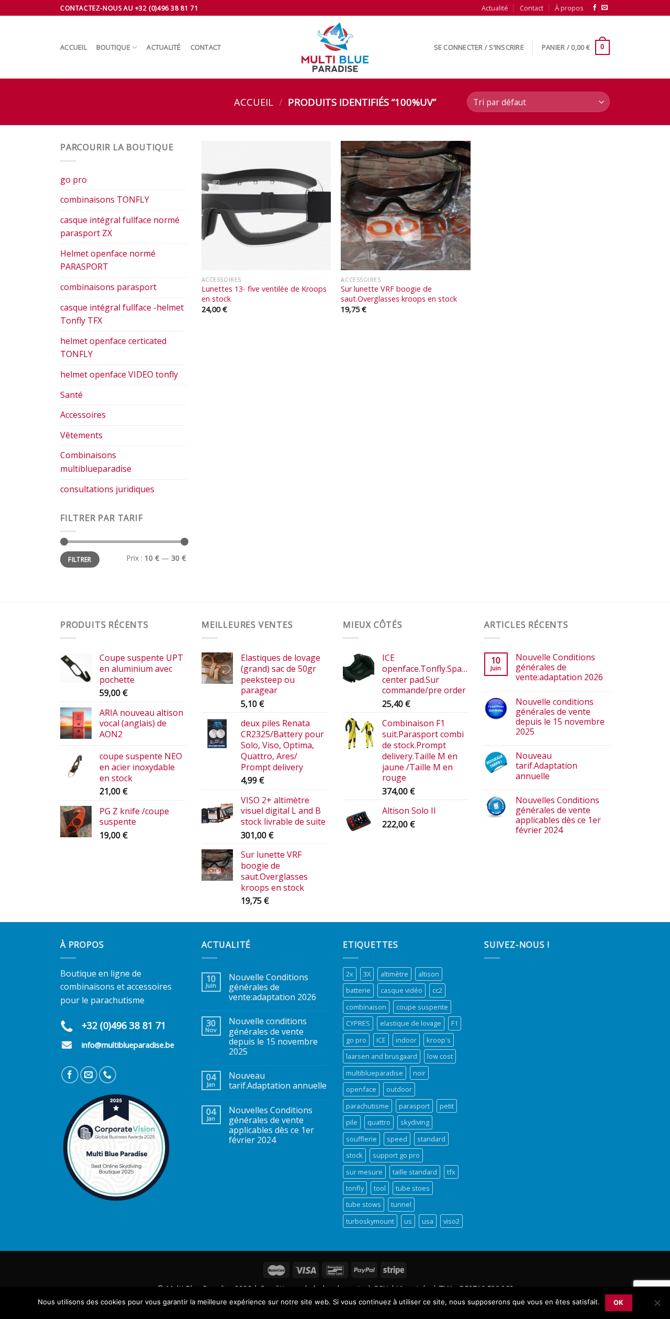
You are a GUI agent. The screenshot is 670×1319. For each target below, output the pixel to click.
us (408, 1221)
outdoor (399, 1089)
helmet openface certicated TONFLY (113, 347)
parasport (414, 1106)
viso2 (451, 1221)
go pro (73, 179)
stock (354, 1155)
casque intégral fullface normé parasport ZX (120, 226)
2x (349, 974)
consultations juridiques (107, 489)
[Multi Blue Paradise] (335, 47)
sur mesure (364, 1172)
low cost (440, 1056)
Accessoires (83, 414)
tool (380, 1188)
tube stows (363, 1204)
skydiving (414, 1122)
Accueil (73, 47)
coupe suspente (422, 1007)
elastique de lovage (410, 1023)
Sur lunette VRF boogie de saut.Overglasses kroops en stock (399, 294)
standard (431, 1139)
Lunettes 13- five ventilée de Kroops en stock (264, 294)
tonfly (355, 1188)
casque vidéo (401, 990)
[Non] (657, 1306)
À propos (569, 8)
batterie (358, 990)
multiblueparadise (374, 1073)
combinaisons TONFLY (104, 199)
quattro (378, 1122)
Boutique (113, 47)
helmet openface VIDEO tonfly (119, 374)
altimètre (394, 974)
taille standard (415, 1172)
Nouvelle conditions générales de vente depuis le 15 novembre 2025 (560, 717)
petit (447, 1106)
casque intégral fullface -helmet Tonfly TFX (122, 314)
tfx (451, 1172)
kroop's (439, 1040)
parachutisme (367, 1106)
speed (397, 1139)
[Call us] (107, 1074)
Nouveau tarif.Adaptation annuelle (546, 766)
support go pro (396, 1155)
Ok (618, 1302)
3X (367, 974)
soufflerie (361, 1139)
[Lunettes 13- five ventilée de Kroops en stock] (266, 205)
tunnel (401, 1204)
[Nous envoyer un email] (604, 8)
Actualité (495, 8)
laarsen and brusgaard (381, 1056)
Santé (71, 395)
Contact (531, 8)
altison (428, 974)
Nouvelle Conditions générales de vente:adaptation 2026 (559, 667)
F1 (454, 1023)
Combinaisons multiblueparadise (95, 461)
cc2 (437, 990)
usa (427, 1221)
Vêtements (81, 435)
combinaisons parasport (108, 287)
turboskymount (370, 1221)
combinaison (366, 1007)
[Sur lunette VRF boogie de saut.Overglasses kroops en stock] (405, 205)
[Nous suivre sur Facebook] (594, 8)
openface (361, 1089)
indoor (406, 1040)
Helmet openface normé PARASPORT (107, 260)
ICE (381, 1040)
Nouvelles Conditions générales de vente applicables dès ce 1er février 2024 (558, 815)
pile (352, 1122)
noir (419, 1073)
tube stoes (413, 1188)
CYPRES (358, 1023)
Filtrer (80, 559)
